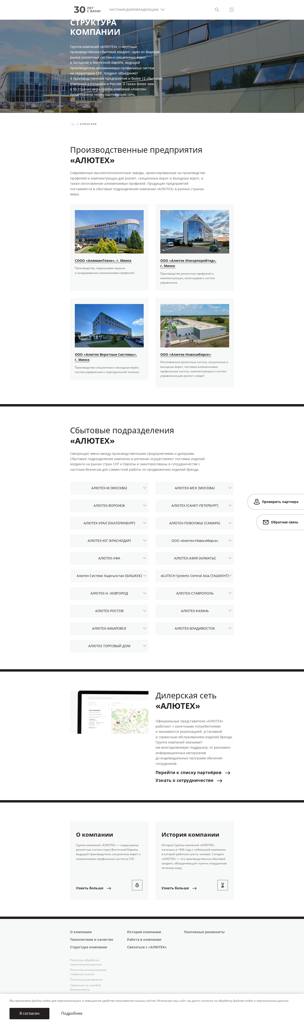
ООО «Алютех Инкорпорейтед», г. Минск (188, 263)
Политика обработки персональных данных (86, 962)
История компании (144, 932)
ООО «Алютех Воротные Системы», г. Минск (106, 357)
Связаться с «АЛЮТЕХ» (147, 947)
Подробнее (71, 1013)
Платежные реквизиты (204, 932)
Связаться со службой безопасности (85, 987)
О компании (81, 932)
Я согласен (29, 1013)
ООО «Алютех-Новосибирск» (185, 354)
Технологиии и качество (91, 939)
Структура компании (88, 947)
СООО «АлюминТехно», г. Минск (103, 260)
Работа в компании (144, 939)
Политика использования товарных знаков (88, 972)
